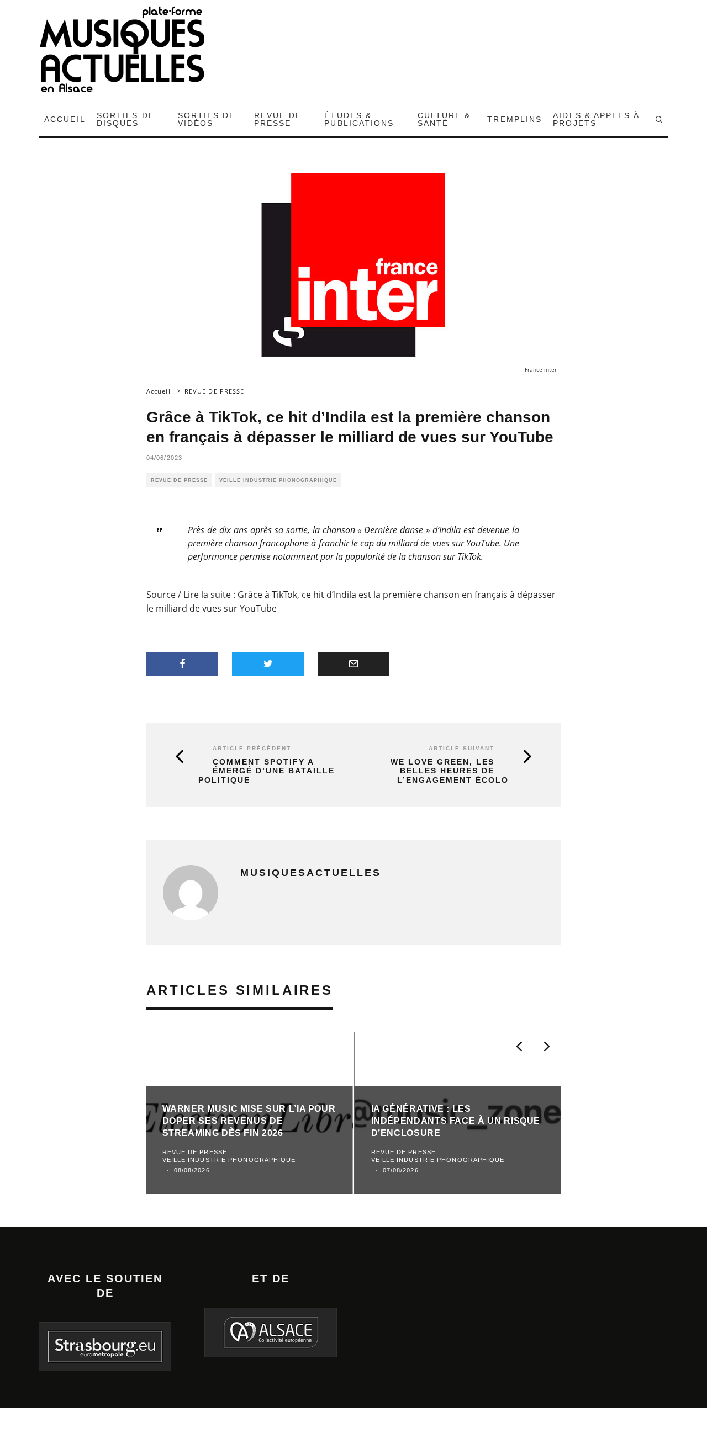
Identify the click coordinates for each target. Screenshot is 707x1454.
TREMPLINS (514, 119)
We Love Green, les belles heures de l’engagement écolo (450, 771)
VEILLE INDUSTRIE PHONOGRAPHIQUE (278, 480)
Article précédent (252, 748)
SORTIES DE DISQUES (126, 119)
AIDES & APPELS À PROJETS (596, 119)
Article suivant (461, 748)
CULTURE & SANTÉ (444, 119)
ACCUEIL (65, 119)
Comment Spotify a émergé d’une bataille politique (266, 771)
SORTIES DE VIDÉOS (207, 119)
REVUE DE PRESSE (278, 119)
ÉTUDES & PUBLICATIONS (359, 119)
